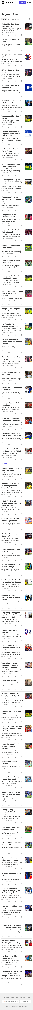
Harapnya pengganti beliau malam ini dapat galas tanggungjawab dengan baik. (10, 121)
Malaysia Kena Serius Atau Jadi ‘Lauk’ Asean (11, 469)
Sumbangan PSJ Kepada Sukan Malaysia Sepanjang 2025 (11, 182)
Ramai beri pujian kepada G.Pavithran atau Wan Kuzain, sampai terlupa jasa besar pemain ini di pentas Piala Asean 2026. (12, 281)
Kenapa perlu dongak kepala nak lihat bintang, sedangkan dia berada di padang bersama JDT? (11, 299)
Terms (17, 997)
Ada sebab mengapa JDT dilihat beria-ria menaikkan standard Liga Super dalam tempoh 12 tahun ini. (11, 979)
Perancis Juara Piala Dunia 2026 (11, 907)
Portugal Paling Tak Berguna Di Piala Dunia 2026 (10, 812)
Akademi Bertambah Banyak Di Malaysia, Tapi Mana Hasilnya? (10, 891)
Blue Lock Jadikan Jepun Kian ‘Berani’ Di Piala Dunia (11, 926)
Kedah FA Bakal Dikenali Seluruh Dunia (10, 262)
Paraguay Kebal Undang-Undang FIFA (11, 844)
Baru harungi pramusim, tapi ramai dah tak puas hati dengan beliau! (11, 378)
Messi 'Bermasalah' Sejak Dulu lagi (11, 358)
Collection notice (25, 997)
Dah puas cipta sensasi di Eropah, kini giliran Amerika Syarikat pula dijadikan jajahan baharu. (12, 423)
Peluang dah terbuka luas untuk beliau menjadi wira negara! (11, 585)
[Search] (30, 19)
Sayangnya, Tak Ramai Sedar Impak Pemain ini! (10, 277)
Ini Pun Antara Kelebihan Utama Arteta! (11, 150)
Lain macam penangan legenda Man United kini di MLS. (11, 524)
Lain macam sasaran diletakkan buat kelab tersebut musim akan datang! (11, 603)
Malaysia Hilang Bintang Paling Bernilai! (10, 246)
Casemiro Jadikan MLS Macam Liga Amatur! (10, 520)
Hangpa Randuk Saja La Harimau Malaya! (10, 566)
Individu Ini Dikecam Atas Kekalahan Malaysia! (11, 102)
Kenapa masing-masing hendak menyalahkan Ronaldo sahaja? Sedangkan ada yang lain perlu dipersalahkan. (11, 946)
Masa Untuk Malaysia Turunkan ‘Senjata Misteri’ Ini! (11, 199)
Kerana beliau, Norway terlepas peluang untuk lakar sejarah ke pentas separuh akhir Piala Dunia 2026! (11, 734)
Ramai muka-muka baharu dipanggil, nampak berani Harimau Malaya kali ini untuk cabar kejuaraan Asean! (10, 751)
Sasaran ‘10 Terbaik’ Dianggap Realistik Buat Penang (10, 597)
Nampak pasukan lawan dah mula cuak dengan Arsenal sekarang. (10, 154)
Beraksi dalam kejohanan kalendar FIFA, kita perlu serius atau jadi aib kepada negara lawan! (11, 473)
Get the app (25, 1001)
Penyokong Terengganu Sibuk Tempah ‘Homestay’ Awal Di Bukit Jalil (11, 615)
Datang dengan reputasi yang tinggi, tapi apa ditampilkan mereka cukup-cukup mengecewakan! (10, 817)
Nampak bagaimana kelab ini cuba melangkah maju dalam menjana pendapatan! (10, 266)
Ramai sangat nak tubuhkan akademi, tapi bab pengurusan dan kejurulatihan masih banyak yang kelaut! (11, 896)
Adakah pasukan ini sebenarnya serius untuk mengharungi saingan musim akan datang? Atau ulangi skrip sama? (11, 782)
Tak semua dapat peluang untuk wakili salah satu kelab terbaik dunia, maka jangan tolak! (11, 235)
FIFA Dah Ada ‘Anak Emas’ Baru (11, 874)
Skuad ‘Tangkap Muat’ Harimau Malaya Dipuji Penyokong (10, 746)
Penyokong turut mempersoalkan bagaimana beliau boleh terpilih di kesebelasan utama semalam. (12, 439)
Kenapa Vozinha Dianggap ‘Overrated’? (11, 389)
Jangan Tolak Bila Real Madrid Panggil (10, 231)
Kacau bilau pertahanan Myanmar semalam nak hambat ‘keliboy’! (11, 554)
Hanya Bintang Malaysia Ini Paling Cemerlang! (11, 165)
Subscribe (22, 2)
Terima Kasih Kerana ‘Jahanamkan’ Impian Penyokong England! (9, 665)
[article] (16, 29)
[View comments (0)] (9, 35)
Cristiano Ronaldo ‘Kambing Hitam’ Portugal (11, 942)
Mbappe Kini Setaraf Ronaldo (9, 763)
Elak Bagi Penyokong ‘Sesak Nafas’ (9, 535)
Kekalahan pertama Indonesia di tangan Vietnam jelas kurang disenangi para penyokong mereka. (11, 408)
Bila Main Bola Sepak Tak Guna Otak (10, 404)
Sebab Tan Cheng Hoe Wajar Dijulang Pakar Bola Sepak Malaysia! (11, 503)
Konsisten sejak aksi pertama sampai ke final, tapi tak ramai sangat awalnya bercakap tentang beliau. (12, 653)
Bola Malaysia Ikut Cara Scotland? (10, 631)
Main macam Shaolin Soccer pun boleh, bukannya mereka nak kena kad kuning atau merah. (11, 848)
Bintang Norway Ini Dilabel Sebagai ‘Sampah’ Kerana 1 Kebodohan (11, 729)
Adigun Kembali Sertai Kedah (10, 41)
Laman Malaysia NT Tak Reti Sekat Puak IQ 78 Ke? (11, 450)
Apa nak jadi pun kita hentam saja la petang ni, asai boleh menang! (10, 570)
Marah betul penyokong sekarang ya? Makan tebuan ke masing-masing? (11, 60)
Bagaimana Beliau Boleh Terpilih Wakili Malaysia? (11, 435)
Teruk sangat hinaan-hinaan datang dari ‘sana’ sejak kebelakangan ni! (10, 454)
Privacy (12, 997)
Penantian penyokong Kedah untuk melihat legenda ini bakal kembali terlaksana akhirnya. (11, 45)
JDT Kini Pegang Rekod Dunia (10, 71)
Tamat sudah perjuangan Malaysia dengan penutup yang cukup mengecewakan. (11, 106)
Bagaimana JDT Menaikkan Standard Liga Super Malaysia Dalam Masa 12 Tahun (11, 973)
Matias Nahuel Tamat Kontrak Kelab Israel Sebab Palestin (11, 342)
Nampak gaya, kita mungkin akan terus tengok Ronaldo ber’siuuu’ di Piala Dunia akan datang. (12, 701)
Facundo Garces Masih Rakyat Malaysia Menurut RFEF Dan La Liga (11, 134)
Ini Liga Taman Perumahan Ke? (11, 56)
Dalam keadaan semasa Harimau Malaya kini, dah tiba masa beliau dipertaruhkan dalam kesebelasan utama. (12, 329)
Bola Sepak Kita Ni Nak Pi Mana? (11, 712)
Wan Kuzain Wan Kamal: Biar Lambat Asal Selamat (11, 581)
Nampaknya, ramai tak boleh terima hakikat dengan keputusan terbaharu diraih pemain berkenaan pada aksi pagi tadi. (12, 878)
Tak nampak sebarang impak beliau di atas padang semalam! (11, 314)
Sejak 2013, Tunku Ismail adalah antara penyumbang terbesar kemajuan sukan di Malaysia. (11, 187)
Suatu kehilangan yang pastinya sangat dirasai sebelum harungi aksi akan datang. (11, 251)
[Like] (2, 35)
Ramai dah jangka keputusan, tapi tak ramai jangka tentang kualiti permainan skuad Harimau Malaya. (12, 170)
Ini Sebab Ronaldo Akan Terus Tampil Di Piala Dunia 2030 (11, 696)
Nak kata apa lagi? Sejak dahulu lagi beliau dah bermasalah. (11, 362)
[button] (3, 6)
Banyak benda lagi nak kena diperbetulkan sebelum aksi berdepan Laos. (10, 539)
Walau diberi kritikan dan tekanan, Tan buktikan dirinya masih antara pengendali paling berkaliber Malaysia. (11, 508)
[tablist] (10, 19)
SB (7, 142)
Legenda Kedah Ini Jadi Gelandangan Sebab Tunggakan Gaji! (10, 486)
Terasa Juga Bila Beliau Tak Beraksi (11, 117)
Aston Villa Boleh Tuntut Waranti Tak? (10, 373)
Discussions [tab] (15, 19)
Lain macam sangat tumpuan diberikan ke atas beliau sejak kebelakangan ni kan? (10, 393)
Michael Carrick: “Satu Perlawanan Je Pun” (10, 25)
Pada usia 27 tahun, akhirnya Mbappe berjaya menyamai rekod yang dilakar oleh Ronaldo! (11, 767)
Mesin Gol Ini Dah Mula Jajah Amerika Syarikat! (10, 419)
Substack (7, 1006)
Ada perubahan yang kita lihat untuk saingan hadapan (10, 220)
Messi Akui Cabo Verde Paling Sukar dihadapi (10, 859)
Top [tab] (9, 19)
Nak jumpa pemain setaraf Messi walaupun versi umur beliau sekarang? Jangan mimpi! (11, 800)
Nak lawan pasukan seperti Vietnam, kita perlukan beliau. (10, 205)
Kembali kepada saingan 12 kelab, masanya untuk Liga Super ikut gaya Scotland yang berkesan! (11, 635)
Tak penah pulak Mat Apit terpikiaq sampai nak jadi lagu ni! (11, 91)
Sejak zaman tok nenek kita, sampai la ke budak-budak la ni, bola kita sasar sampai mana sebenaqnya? (11, 716)
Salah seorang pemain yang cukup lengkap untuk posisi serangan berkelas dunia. (10, 961)
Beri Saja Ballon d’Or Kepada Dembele (9, 957)
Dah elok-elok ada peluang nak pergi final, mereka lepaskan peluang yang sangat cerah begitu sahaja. (11, 670)
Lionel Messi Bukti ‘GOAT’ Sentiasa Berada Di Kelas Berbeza (11, 794)
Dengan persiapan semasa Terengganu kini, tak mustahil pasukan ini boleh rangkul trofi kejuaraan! (11, 620)
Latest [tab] (4, 19)
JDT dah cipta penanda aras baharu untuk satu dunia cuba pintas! (10, 75)
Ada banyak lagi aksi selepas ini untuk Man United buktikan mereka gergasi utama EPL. (11, 29)
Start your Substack (11, 1001)
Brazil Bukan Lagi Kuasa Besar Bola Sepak (10, 828)
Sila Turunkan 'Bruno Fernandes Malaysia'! (9, 325)
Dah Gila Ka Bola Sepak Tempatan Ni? (10, 87)
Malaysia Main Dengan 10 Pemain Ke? (11, 310)
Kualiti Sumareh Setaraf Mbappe (10, 550)
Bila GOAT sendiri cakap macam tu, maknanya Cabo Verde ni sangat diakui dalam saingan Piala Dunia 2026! (11, 863)
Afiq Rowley (11, 32)
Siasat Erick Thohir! (8, 680)
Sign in (29, 2)
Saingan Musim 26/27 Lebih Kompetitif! (9, 216)
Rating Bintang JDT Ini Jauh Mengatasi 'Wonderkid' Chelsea (12, 293)
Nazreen (8, 588)
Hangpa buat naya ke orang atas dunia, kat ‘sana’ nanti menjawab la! (11, 491)
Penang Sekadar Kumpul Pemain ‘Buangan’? (10, 778)
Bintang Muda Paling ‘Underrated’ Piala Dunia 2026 (10, 648)
